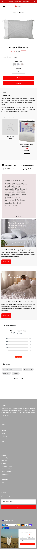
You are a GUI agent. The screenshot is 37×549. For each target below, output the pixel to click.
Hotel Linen (4, 439)
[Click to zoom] (33, 21)
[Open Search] (31, 6)
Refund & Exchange (6, 469)
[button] (18, 338)
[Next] (8, 21)
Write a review (18, 357)
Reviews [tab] (6, 364)
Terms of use (4, 479)
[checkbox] (16, 373)
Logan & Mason (16, 98)
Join (19, 507)
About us (3, 455)
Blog (2, 482)
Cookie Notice (5, 474)
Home (14, 12)
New (2, 428)
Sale (2, 441)
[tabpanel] (18, 383)
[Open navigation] (5, 6)
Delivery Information (6, 466)
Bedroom (3, 430)
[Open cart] (34, 6)
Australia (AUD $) (8, 520)
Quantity (18, 68)
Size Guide (4, 460)
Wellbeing (4, 436)
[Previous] (4, 21)
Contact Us (4, 463)
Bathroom (4, 433)
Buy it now (18, 83)
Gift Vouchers (5, 458)
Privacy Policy (5, 477)
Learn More (6, 261)
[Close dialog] (35, 530)
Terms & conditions (6, 471)
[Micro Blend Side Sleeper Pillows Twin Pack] (27, 131)
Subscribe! (27, 544)
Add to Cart (18, 78)
